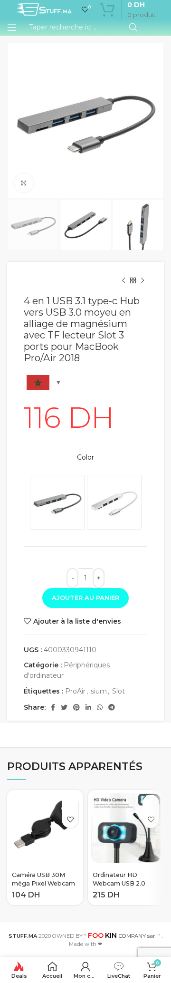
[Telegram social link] (111, 707)
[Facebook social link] (53, 707)
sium (99, 691)
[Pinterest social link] (76, 707)
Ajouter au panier (85, 597)
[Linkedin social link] (88, 707)
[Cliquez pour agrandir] (23, 183)
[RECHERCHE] (133, 28)
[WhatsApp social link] (99, 707)
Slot (118, 691)
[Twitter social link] (64, 707)
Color (85, 457)
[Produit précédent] (123, 281)
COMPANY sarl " (124, 936)
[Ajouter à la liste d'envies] (70, 819)
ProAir (75, 691)
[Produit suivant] (142, 281)
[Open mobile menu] (11, 27)
